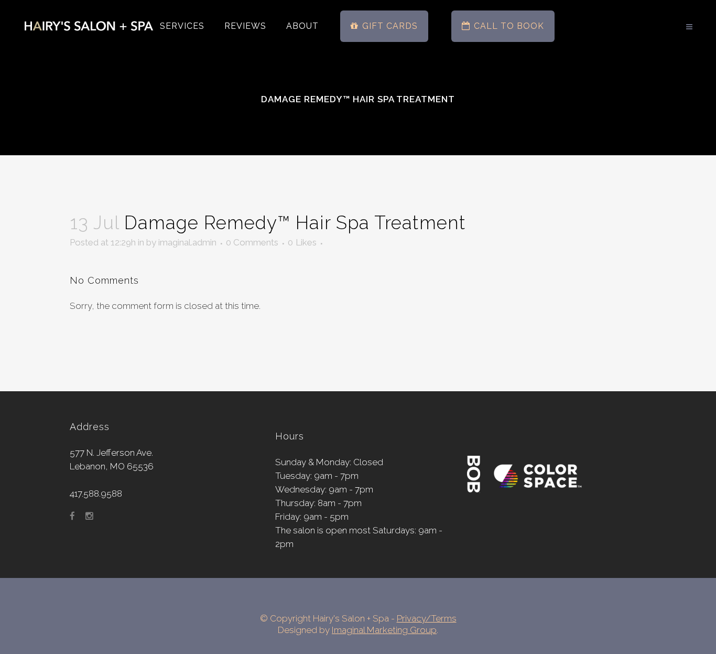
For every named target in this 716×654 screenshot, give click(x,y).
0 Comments (252, 242)
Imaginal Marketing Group (384, 630)
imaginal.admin (187, 242)
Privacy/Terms (427, 618)
